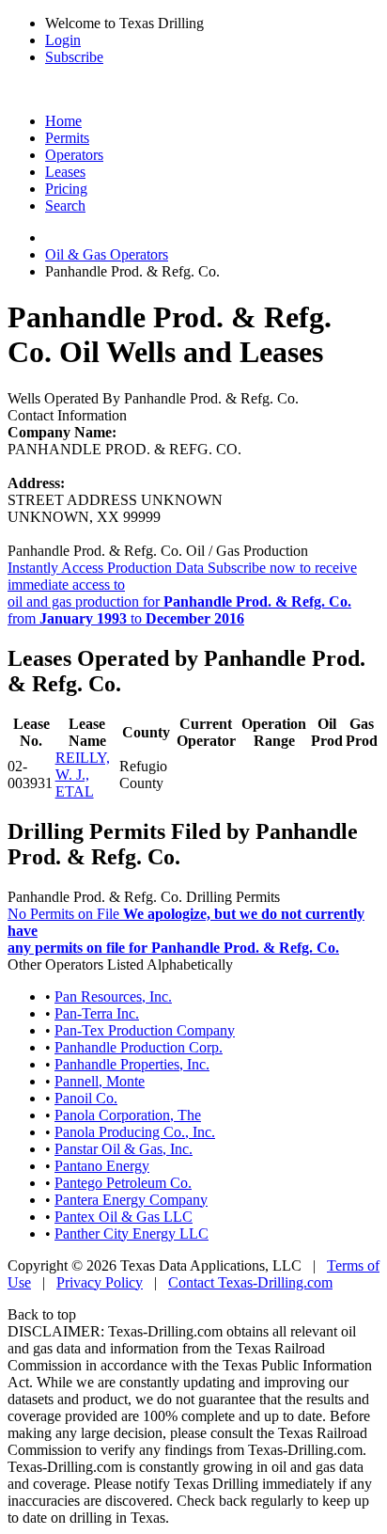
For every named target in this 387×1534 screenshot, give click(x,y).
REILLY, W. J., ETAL (82, 774)
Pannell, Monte (99, 1081)
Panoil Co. (85, 1098)
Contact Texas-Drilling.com (250, 1282)
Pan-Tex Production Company (144, 1030)
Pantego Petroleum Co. (123, 1183)
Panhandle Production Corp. (138, 1047)
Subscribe (74, 57)
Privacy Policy (99, 1282)
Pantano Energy (101, 1166)
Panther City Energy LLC (131, 1233)
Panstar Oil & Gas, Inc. (123, 1149)
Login (63, 40)
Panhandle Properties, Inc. (131, 1064)
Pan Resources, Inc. (113, 996)
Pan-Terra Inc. (96, 1013)
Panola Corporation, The (127, 1115)
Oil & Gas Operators (106, 254)
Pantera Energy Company (131, 1200)
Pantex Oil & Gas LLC (123, 1217)
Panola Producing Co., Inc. (134, 1132)
